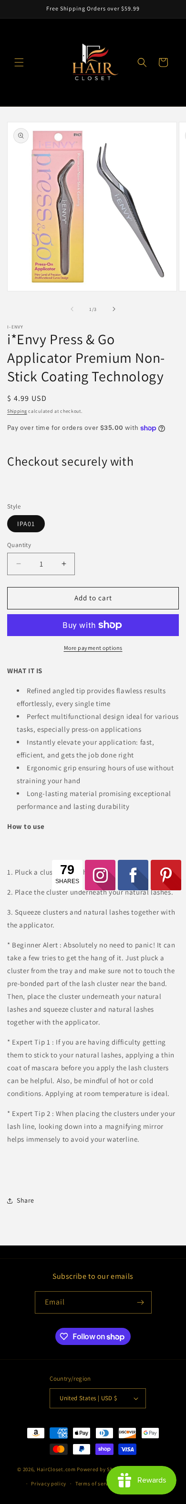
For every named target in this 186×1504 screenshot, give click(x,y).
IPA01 (26, 523)
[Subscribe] (140, 1302)
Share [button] (25, 1200)
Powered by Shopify (101, 1468)
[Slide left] (72, 309)
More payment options (93, 647)
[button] (19, 62)
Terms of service (95, 1483)
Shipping (17, 411)
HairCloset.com (56, 1468)
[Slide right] (113, 309)
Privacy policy (48, 1483)
